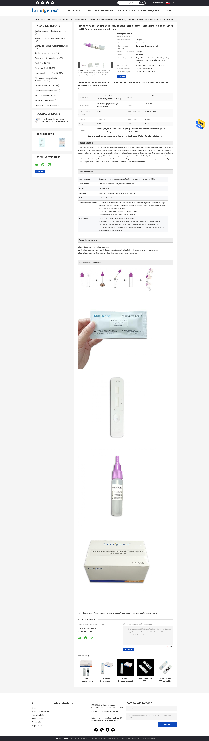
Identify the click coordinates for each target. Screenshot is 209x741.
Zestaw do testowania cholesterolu (50, 38)
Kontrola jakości (126, 11)
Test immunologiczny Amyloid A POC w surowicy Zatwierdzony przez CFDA (86, 680)
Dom (68, 11)
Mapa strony (37, 726)
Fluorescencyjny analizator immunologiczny (46, 79)
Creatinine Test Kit (43, 68)
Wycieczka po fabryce (104, 11)
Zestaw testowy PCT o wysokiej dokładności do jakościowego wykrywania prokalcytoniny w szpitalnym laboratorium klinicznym (165, 680)
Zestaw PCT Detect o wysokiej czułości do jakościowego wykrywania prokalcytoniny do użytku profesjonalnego (125, 680)
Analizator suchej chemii (45, 53)
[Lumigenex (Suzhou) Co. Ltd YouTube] (52, 2)
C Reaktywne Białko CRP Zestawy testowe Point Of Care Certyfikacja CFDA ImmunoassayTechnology (55, 121)
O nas (88, 11)
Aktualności (168, 11)
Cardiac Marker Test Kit (45, 85)
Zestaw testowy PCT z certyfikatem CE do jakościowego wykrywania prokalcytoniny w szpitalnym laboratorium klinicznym (145, 680)
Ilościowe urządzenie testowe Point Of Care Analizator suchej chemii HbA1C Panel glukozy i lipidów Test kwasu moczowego (106, 719)
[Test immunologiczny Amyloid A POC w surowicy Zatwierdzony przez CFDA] (86, 667)
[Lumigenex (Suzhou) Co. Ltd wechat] (51, 165)
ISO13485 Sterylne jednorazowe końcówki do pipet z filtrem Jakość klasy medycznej (107, 706)
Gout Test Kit (41, 63)
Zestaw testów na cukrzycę (47, 58)
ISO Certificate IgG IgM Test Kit (147, 613)
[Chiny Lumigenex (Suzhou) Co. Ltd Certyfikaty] (42, 142)
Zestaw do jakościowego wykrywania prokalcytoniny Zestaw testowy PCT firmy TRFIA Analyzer (105, 680)
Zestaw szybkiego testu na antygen (50, 31)
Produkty (77, 11)
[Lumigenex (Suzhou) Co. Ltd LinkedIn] (47, 2)
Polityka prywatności (61, 738)
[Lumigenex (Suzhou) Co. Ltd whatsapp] (44, 165)
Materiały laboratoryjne (45, 105)
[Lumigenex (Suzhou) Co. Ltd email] (38, 165)
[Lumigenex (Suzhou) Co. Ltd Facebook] (38, 2)
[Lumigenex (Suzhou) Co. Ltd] (45, 10)
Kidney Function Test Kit (45, 90)
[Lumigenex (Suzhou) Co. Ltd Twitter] (42, 3)
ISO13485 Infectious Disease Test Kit (98, 613)
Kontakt (122, 76)
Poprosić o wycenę (158, 3)
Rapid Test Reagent (43, 100)
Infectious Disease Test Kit (57, 19)
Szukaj (142, 3)
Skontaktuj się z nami (148, 11)
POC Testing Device (43, 95)
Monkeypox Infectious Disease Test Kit (124, 613)
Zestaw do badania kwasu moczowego (51, 46)
